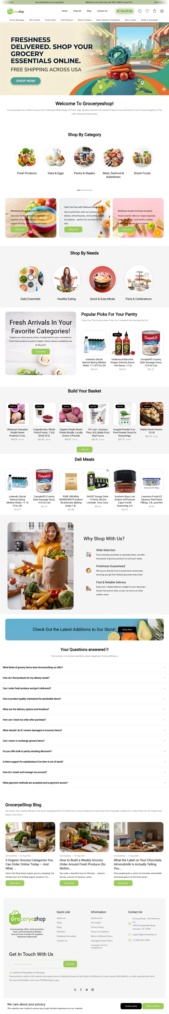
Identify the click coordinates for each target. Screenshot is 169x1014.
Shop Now (41, 351)
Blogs (59, 927)
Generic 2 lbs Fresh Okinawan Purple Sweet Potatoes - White (152, 434)
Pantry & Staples (84, 20)
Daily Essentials (30, 299)
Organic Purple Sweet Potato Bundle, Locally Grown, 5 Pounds (44, 432)
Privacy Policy (97, 927)
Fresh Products (67, 20)
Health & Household (149, 20)
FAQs (59, 922)
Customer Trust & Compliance (99, 946)
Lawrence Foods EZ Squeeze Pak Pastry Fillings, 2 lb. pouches (125, 499)
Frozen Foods (50, 20)
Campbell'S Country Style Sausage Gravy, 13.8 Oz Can (151, 362)
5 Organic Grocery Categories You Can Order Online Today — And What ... (29, 864)
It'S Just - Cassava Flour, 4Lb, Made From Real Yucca (71, 432)
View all (84, 449)
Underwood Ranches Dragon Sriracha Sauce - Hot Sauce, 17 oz (123, 362)
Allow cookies (153, 1006)
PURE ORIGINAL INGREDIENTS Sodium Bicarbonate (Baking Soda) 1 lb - (44, 501)
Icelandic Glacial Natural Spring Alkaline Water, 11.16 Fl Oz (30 (94, 362)
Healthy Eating (66, 299)
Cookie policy (131, 1006)
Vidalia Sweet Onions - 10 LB (124, 431)
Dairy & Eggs (56, 173)
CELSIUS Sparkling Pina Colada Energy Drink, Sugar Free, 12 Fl (151, 501)
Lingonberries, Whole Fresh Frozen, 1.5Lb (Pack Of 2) (17, 432)
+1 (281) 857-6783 (141, 940)
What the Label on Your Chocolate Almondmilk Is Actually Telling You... (138, 864)
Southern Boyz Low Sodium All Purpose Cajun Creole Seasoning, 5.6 (98, 501)
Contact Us (62, 940)
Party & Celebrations (139, 299)
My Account (96, 918)
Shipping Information (66, 936)
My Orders (96, 922)
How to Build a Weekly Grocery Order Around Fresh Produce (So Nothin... (82, 864)
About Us (61, 918)
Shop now (19, 229)
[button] (154, 11)
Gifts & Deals (34, 20)
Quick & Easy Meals (102, 299)
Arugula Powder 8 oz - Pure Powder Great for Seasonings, (98, 432)
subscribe (70, 964)
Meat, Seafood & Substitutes (108, 20)
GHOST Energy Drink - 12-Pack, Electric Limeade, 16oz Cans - (71, 499)
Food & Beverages (17, 20)
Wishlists (61, 931)
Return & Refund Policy (101, 936)
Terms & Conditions (100, 931)
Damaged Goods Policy (101, 940)
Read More (15, 883)
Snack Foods (142, 173)
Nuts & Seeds (130, 20)
